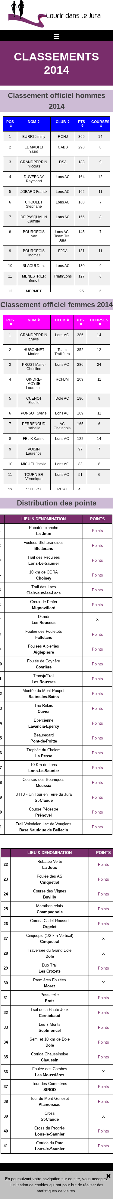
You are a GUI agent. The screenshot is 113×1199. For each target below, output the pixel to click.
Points (97, 530)
